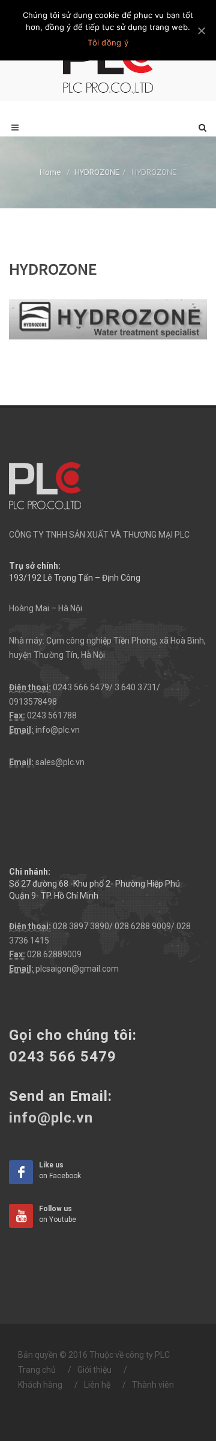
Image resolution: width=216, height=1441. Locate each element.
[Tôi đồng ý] (201, 31)
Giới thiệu (94, 1370)
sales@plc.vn (60, 762)
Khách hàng (40, 1385)
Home (50, 172)
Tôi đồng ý (108, 42)
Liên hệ (97, 1385)
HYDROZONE (96, 172)
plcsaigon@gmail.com (77, 968)
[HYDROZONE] (108, 318)
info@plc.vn (57, 730)
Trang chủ (37, 1370)
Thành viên (153, 1385)
